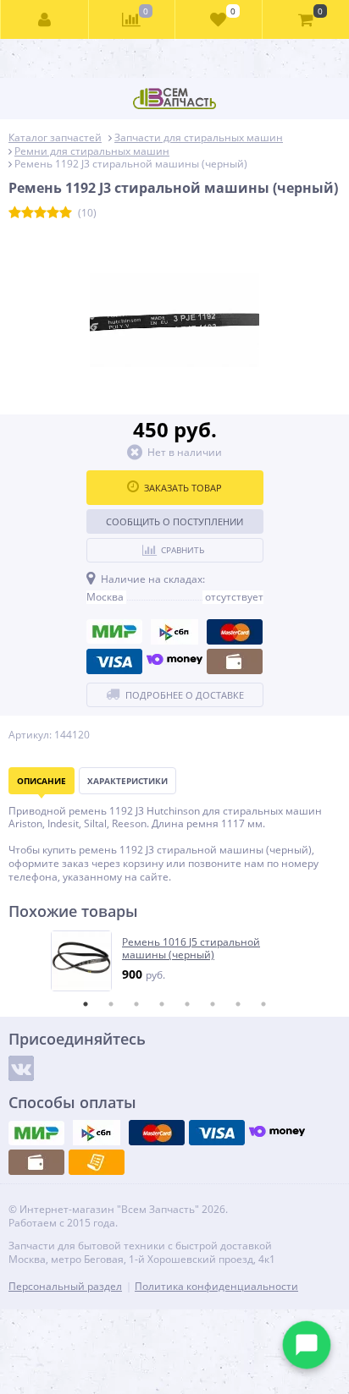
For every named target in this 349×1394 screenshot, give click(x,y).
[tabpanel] (175, 960)
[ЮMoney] (174, 661)
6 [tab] (212, 1004)
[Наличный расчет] (235, 661)
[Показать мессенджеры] (306, 1345)
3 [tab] (136, 1004)
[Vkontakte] (21, 1068)
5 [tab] (187, 1004)
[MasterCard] (235, 632)
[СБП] (174, 632)
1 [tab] (85, 1004)
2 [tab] (110, 1004)
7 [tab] (238, 1004)
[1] (14, 213)
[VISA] (114, 661)
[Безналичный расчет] (97, 1162)
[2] (27, 213)
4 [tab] (161, 1004)
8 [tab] (263, 1004)
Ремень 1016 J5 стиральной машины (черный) (191, 949)
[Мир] (114, 632)
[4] (53, 213)
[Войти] (45, 19)
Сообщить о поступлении (174, 521)
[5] (65, 213)
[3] (40, 213)
